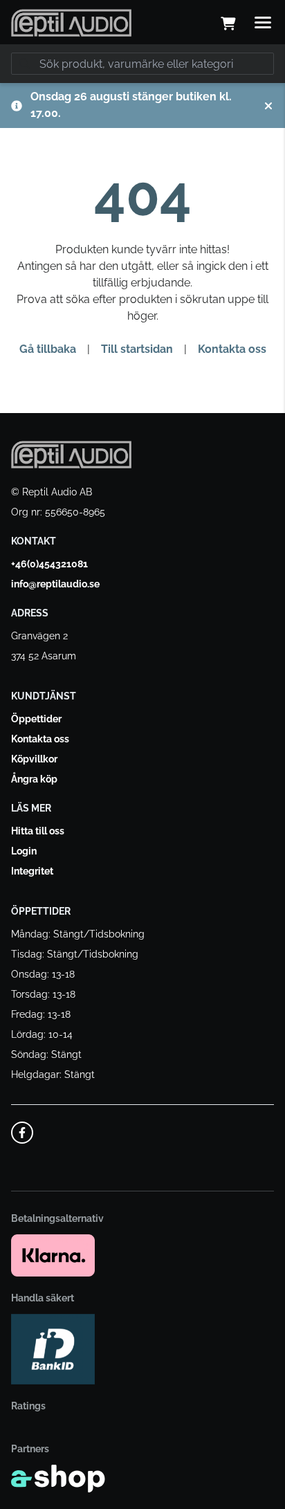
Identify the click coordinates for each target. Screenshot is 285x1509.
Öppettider (36, 718)
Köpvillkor (34, 759)
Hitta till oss (37, 830)
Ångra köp (34, 779)
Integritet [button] (32, 871)
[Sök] (25, 64)
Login (24, 851)
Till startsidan (137, 349)
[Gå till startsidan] (71, 23)
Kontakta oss (232, 349)
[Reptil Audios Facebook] (22, 1133)
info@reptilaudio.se (55, 583)
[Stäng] (268, 106)
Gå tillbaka (47, 349)
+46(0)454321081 (49, 563)
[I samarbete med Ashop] (58, 1478)
